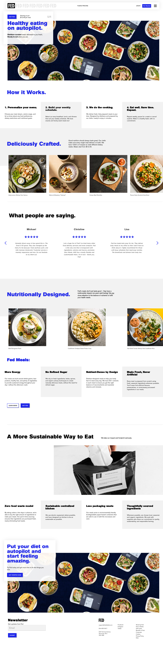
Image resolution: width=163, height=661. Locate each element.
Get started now (15, 575)
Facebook (120, 624)
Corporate (139, 632)
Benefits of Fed (140, 630)
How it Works (140, 626)
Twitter (119, 628)
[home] (31, 5)
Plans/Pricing (82, 6)
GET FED (12, 17)
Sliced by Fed (140, 624)
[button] (155, 6)
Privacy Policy (140, 636)
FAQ (137, 638)
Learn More (13, 405)
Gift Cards (139, 628)
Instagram (120, 626)
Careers (138, 634)
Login (138, 6)
